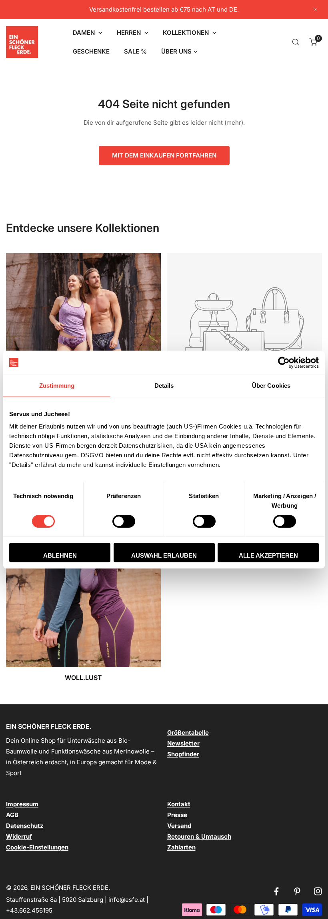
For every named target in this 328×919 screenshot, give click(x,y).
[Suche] (295, 42)
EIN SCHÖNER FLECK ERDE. (70, 887)
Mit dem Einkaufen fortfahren (164, 155)
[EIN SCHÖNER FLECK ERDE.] (22, 42)
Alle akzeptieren (268, 555)
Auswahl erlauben (164, 555)
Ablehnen (60, 555)
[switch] (123, 521)
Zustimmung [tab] (57, 385)
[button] (88, 32)
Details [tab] (164, 385)
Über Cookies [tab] (271, 385)
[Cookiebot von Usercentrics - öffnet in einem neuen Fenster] (284, 363)
